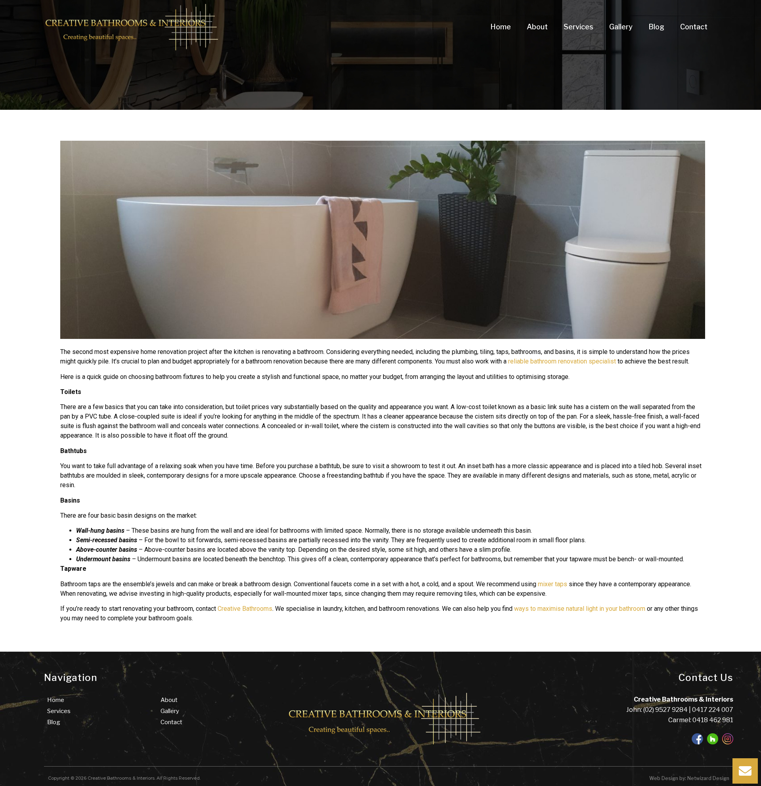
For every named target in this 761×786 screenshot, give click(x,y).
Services (578, 27)
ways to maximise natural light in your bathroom (579, 608)
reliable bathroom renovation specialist (562, 361)
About (537, 27)
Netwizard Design (707, 778)
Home (500, 27)
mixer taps (552, 584)
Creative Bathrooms (245, 608)
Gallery (621, 27)
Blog (656, 27)
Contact (693, 27)
